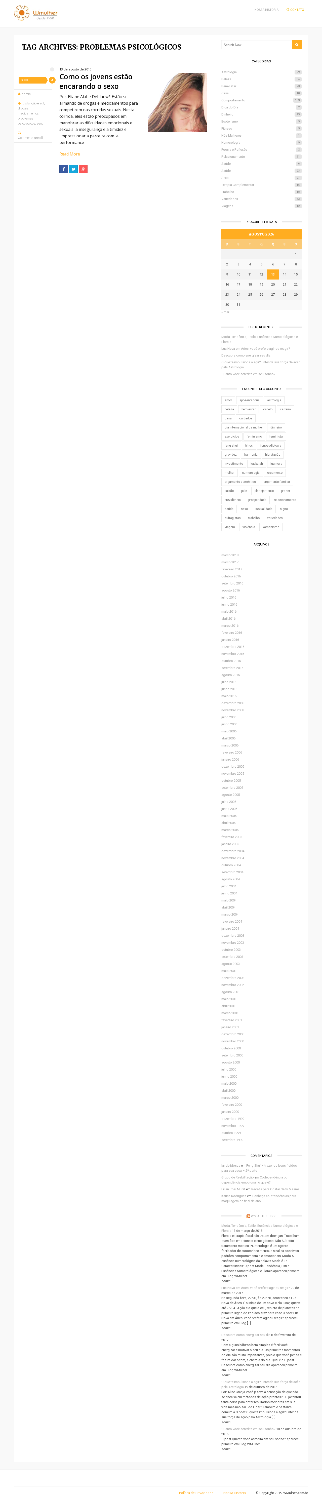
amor (228, 400)
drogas (23, 108)
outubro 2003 (231, 950)
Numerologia (260, 142)
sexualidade (263, 509)
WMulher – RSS (263, 1216)
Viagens (260, 206)
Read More (69, 154)
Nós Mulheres (260, 135)
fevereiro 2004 (231, 921)
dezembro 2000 (232, 1034)
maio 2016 (228, 611)
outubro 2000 (231, 1048)
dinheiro (276, 427)
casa (228, 418)
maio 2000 (228, 1083)
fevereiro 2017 (231, 569)
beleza (229, 409)
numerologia (251, 473)
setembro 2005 (232, 788)
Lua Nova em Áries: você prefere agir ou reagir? (255, 348)
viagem (230, 527)
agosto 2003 (230, 964)
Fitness (260, 128)
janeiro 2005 (230, 844)
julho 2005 (228, 802)
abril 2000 (228, 1090)
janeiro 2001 (230, 1027)
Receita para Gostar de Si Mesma (275, 1189)
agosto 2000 (230, 1062)
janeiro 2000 (230, 1112)
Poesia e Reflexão (260, 149)
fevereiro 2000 (231, 1105)
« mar (225, 312)
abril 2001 (228, 1006)
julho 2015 (228, 682)
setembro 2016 (232, 583)
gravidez (231, 454)
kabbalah (257, 463)
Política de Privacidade (196, 1492)
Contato (297, 10)
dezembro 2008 (232, 703)
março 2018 (229, 555)
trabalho (254, 518)
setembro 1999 (232, 1140)
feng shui (231, 445)
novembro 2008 (232, 710)
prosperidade (257, 500)
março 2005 (229, 830)
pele (244, 491)
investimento (234, 463)
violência (249, 527)
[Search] (297, 44)
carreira (285, 409)
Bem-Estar (260, 86)
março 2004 (229, 914)
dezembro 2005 (232, 766)
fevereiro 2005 (231, 837)
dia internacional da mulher (244, 427)
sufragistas (233, 518)
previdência (233, 500)
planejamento (264, 491)
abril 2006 (228, 738)
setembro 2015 (232, 668)
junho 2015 (229, 689)
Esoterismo (260, 121)
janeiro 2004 (230, 928)
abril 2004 (228, 907)
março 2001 (229, 1013)
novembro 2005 (232, 773)
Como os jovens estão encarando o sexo (96, 81)
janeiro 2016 (230, 640)
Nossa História (266, 10)
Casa (260, 93)
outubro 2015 (231, 661)
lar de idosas (230, 1165)
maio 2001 (228, 999)
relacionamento (285, 500)
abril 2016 (228, 618)
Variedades (260, 199)
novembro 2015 (232, 654)
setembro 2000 (232, 1055)
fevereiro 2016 (231, 633)
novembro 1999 (232, 1126)
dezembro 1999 (232, 1119)
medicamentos (28, 113)
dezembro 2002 (232, 978)
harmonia (251, 454)
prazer (285, 491)
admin (26, 94)
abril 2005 (228, 823)
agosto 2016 (230, 590)
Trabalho (260, 192)
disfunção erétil (33, 103)
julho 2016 (228, 597)
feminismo (254, 436)
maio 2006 (228, 731)
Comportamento (260, 100)
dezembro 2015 (232, 647)
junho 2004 (229, 893)
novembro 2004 (232, 858)
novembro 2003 (232, 942)
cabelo (267, 409)
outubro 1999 (231, 1133)
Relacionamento (260, 157)
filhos (249, 445)
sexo (40, 123)
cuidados (245, 418)
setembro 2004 (232, 872)
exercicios (232, 436)
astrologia (274, 400)
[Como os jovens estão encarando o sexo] (177, 102)
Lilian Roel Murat (233, 1189)
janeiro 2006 (230, 759)
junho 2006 (229, 724)
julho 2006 (228, 717)
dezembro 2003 (232, 935)
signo (284, 509)
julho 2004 (228, 886)
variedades (275, 518)
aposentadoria (249, 400)
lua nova (276, 463)
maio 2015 (228, 696)
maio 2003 (228, 971)
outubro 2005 (231, 780)
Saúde (260, 164)
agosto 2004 (230, 879)
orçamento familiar (276, 482)
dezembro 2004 (232, 851)
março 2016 (229, 625)
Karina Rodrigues (233, 1196)
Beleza (260, 79)
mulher (229, 473)
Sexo (24, 80)
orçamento (275, 473)
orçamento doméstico (240, 482)
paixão (229, 491)
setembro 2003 (232, 957)
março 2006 (229, 745)
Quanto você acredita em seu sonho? (248, 374)
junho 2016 (229, 604)
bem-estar (249, 409)
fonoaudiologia (270, 445)
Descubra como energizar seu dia (245, 355)
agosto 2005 (230, 795)
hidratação (272, 454)
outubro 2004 (231, 865)
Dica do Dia (260, 107)
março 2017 (229, 562)
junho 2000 (229, 1076)
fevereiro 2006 (231, 752)
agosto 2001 (230, 992)
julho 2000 (228, 1069)
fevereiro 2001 (231, 1020)
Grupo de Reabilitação (237, 1177)
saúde (229, 509)
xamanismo (271, 527)
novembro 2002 (232, 985)
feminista (276, 436)
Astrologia (260, 72)
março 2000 (229, 1097)
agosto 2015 (230, 675)
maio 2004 (228, 900)
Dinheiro (260, 114)
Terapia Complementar (260, 185)
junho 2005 (229, 809)
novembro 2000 (232, 1041)
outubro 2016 (231, 576)
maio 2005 (228, 816)
